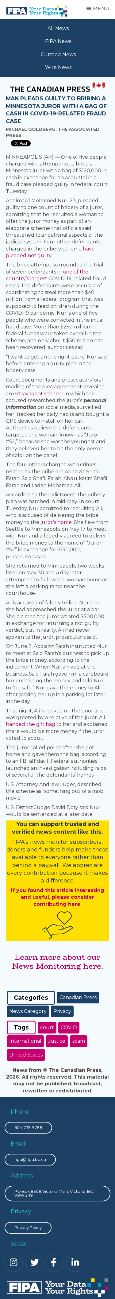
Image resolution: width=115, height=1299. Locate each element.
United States (26, 1055)
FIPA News (58, 41)
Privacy (62, 1011)
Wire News (58, 67)
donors (15, 849)
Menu (101, 8)
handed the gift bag (30, 724)
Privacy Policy (28, 1227)
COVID (69, 1027)
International (25, 1041)
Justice (56, 1041)
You (21, 824)
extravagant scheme (38, 394)
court (47, 1027)
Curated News (58, 54)
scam (78, 1041)
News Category (28, 1011)
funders (50, 849)
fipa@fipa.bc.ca (30, 1159)
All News (58, 28)
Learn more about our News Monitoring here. (57, 962)
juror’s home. (56, 522)
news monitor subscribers (66, 842)
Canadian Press (78, 997)
